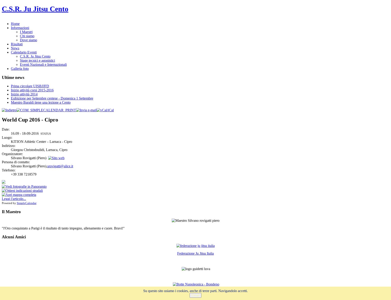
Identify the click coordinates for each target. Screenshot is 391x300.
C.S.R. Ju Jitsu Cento (35, 9)
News (15, 48)
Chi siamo (27, 36)
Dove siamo (28, 40)
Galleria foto (20, 69)
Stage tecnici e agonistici (37, 60)
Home (15, 24)
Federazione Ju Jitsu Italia (195, 253)
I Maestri (26, 32)
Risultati (17, 44)
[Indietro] (9, 110)
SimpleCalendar (26, 203)
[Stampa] (46, 110)
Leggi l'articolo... (14, 199)
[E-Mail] (86, 110)
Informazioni (20, 28)
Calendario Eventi (24, 52)
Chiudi (195, 295)
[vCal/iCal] (105, 110)
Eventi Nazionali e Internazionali (43, 64)
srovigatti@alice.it (60, 166)
